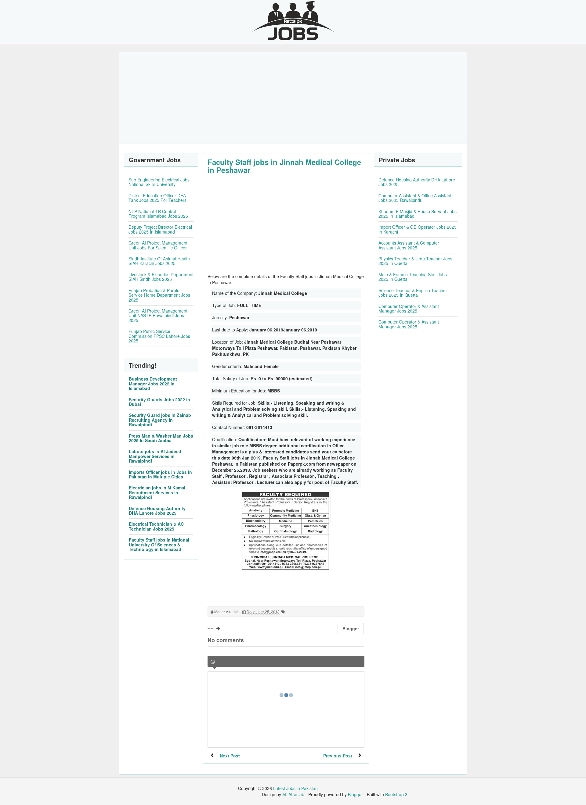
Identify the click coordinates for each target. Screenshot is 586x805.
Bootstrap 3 (396, 794)
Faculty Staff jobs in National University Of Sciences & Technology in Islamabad (159, 544)
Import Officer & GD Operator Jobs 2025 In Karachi (417, 229)
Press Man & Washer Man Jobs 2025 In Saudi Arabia (161, 438)
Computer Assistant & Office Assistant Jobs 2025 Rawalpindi (414, 197)
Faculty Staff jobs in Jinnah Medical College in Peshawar (284, 166)
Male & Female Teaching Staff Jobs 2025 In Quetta (412, 276)
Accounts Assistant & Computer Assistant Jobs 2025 (408, 245)
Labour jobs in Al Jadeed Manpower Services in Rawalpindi (155, 456)
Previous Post (337, 756)
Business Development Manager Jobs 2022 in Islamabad (153, 383)
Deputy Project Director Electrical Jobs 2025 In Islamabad (160, 229)
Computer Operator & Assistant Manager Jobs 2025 (408, 308)
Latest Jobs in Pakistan (295, 788)
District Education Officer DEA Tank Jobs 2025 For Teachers (157, 197)
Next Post (230, 756)
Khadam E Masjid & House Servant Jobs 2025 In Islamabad (417, 213)
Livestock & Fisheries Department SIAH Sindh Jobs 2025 (161, 276)
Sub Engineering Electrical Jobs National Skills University (159, 182)
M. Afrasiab (293, 794)
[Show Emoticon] (213, 662)
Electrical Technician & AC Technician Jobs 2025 (156, 526)
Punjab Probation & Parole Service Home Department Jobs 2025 (159, 295)
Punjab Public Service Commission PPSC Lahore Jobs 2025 (159, 336)
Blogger (355, 794)
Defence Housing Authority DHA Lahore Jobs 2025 (157, 510)
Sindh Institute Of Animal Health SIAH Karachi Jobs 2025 (159, 261)
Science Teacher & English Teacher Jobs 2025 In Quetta (412, 292)
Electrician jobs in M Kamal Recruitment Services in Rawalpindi (157, 492)
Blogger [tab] (350, 628)
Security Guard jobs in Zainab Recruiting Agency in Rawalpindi (160, 420)
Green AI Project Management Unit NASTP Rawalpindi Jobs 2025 (157, 315)
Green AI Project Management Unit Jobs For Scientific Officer (157, 245)
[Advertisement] (293, 98)
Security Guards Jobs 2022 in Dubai (159, 401)
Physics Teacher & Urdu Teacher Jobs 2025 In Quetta (415, 261)
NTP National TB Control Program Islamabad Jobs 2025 (158, 213)
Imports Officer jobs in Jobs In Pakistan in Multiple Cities (160, 474)
